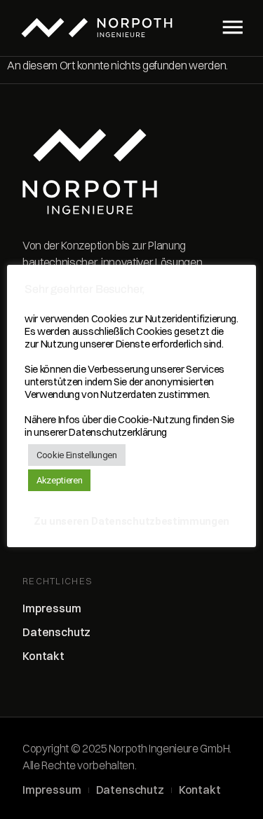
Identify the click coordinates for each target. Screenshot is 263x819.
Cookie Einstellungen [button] (76, 455)
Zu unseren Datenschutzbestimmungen (131, 521)
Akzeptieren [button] (59, 480)
